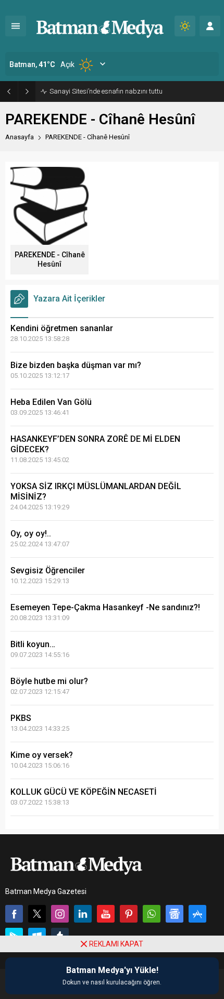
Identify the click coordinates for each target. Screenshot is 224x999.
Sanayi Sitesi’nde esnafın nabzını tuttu (106, 91)
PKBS (20, 718)
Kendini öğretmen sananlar (61, 328)
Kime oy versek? (41, 755)
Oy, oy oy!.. (30, 533)
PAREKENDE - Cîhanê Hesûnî (50, 259)
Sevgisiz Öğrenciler (47, 570)
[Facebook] (14, 914)
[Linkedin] (83, 914)
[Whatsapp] (151, 914)
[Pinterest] (129, 914)
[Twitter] (37, 914)
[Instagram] (60, 914)
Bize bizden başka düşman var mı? (75, 365)
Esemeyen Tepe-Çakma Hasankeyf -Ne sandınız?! (105, 607)
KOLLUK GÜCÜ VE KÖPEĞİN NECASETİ (83, 792)
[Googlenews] (174, 914)
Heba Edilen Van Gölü (51, 402)
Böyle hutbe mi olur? (49, 681)
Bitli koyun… (32, 644)
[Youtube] (106, 914)
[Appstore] (197, 914)
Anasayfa (19, 137)
